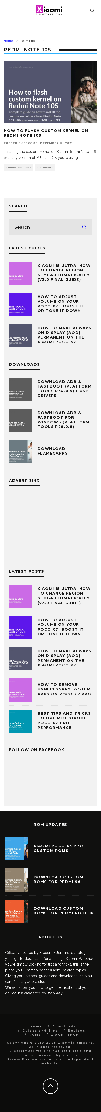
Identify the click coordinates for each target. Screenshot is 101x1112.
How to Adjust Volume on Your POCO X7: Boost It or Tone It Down (61, 303)
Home (36, 1026)
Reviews (76, 1030)
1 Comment (45, 167)
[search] (84, 227)
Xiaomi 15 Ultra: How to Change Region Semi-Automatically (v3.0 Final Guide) (64, 272)
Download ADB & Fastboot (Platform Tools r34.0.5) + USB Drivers (65, 388)
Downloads (64, 1026)
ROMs (35, 1034)
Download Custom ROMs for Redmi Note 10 (64, 910)
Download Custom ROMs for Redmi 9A (58, 879)
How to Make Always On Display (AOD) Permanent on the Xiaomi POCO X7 (64, 335)
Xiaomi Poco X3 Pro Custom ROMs (58, 848)
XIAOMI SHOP (65, 1034)
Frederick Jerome (21, 143)
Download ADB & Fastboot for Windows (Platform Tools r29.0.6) (64, 419)
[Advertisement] (50, 526)
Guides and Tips (18, 167)
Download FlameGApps (53, 451)
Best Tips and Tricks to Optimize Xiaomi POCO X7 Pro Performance (64, 720)
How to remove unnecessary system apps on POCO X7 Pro (64, 689)
